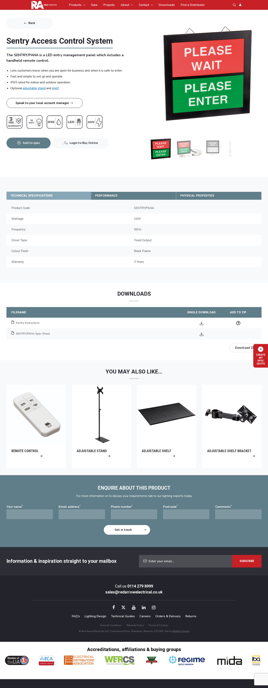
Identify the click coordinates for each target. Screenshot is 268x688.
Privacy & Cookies (158, 625)
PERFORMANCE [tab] (106, 195)
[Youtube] (134, 608)
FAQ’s (76, 616)
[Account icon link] (240, 5)
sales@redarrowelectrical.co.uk (134, 592)
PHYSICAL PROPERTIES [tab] (197, 195)
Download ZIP (245, 348)
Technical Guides (123, 616)
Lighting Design (95, 616)
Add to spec (31, 143)
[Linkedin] (144, 608)
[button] (83, 5)
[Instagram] (154, 608)
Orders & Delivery (168, 616)
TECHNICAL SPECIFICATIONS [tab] (31, 195)
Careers (145, 616)
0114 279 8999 (140, 586)
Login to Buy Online (84, 143)
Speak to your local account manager (42, 103)
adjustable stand (34, 88)
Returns (190, 616)
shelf (55, 88)
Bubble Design (181, 631)
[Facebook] (113, 608)
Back (31, 23)
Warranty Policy (135, 625)
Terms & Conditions (111, 625)
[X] (123, 608)
